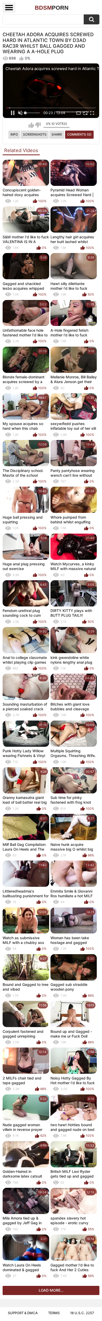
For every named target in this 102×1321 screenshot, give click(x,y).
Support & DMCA (23, 1313)
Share (57, 134)
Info (14, 134)
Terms (54, 1313)
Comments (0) (79, 134)
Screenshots (35, 134)
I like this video (31, 125)
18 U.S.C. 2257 (82, 1313)
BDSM (52, 7)
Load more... (51, 1290)
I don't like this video (38, 125)
